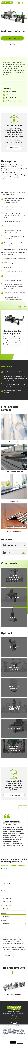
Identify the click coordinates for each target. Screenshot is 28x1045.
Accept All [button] (13, 1042)
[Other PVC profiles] (14, 516)
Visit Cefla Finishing (14, 1019)
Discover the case (14, 795)
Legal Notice (5, 1038)
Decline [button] (20, 1042)
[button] (26, 3)
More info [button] (7, 1042)
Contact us (14, 148)
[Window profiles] (14, 427)
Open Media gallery (12, 38)
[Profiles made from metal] (14, 457)
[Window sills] (14, 486)
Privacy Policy (5, 1036)
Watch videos (10, 44)
